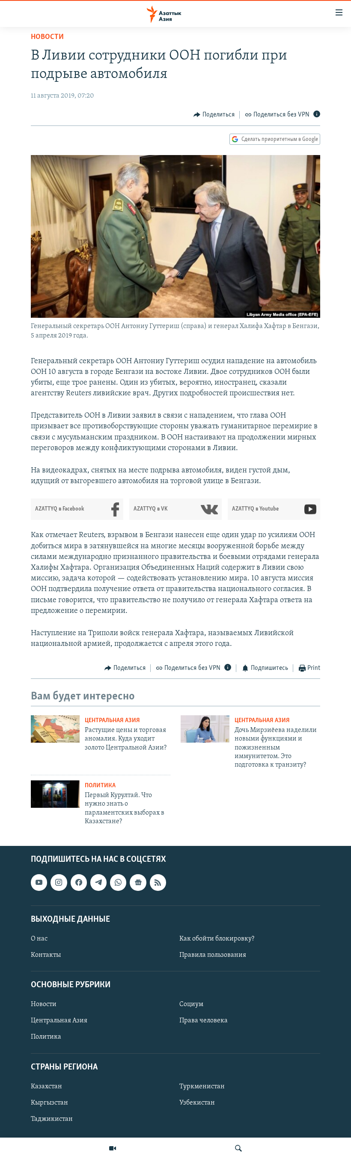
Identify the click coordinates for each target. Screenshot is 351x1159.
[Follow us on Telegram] (98, 882)
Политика (100, 786)
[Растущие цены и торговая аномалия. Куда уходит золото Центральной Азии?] (55, 729)
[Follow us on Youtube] (39, 882)
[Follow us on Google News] (138, 882)
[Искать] (238, 1148)
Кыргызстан (49, 1102)
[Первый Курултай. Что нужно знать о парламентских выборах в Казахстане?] (55, 794)
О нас (39, 938)
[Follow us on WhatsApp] (118, 882)
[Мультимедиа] (112, 1148)
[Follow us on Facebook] (79, 882)
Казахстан (46, 1086)
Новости (47, 37)
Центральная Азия (112, 720)
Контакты (46, 955)
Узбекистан (197, 1102)
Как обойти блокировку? (216, 938)
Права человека (203, 1020)
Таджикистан (52, 1119)
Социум (191, 1004)
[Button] (214, 114)
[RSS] (158, 882)
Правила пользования (212, 955)
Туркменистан (202, 1086)
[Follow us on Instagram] (59, 882)
